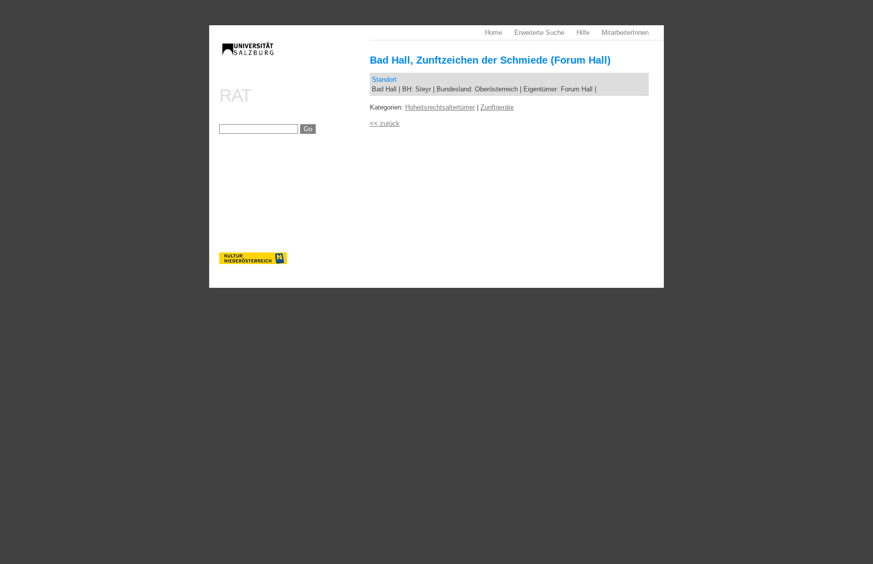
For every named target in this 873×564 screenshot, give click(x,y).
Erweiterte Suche (539, 32)
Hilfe (583, 32)
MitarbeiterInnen (625, 32)
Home (493, 32)
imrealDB (294, 58)
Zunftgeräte (497, 107)
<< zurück (385, 123)
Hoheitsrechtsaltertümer (440, 107)
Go (308, 129)
